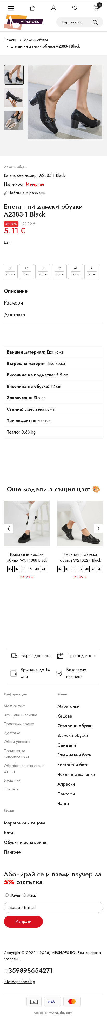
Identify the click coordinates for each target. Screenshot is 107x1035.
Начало (10, 40)
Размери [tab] (13, 303)
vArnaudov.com (61, 1012)
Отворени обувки (74, 725)
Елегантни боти (72, 764)
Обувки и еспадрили (25, 842)
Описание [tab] (16, 291)
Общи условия (17, 742)
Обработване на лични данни (24, 768)
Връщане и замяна (20, 715)
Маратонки (68, 706)
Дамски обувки (36, 40)
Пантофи (66, 794)
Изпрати (23, 921)
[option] (14, 76)
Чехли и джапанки (76, 774)
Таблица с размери (27, 193)
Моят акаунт (14, 706)
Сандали (66, 745)
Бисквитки (12, 780)
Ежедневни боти (74, 755)
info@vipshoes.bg (19, 982)
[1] (95, 22)
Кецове (64, 716)
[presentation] (8, 528)
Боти (8, 832)
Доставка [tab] (14, 314)
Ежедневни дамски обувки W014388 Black (27, 557)
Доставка (12, 733)
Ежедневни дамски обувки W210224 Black (80, 557)
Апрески (66, 784)
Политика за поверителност (16, 754)
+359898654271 (28, 970)
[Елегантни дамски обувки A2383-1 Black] (65, 102)
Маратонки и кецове (24, 823)
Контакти (11, 789)
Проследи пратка (19, 724)
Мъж (31, 895)
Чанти (63, 803)
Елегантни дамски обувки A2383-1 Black (45, 46)
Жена (14, 895)
